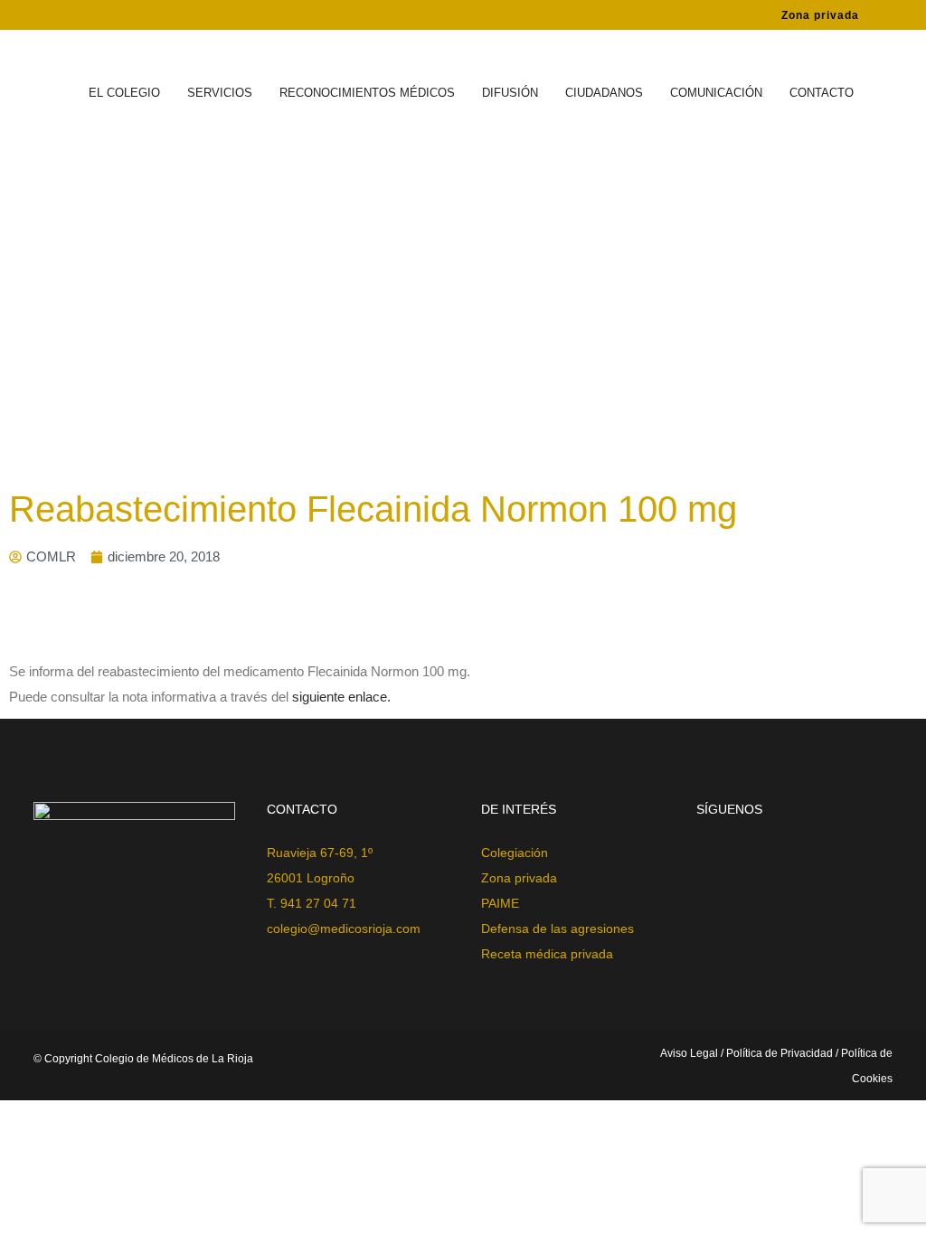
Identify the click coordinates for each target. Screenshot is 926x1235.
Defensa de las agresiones (557, 928)
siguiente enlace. (343, 696)
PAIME (500, 903)
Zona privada (820, 15)
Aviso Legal (690, 1053)
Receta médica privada (547, 954)
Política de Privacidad (779, 1053)
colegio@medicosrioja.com (343, 928)
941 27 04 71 (318, 903)
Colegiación (514, 852)
